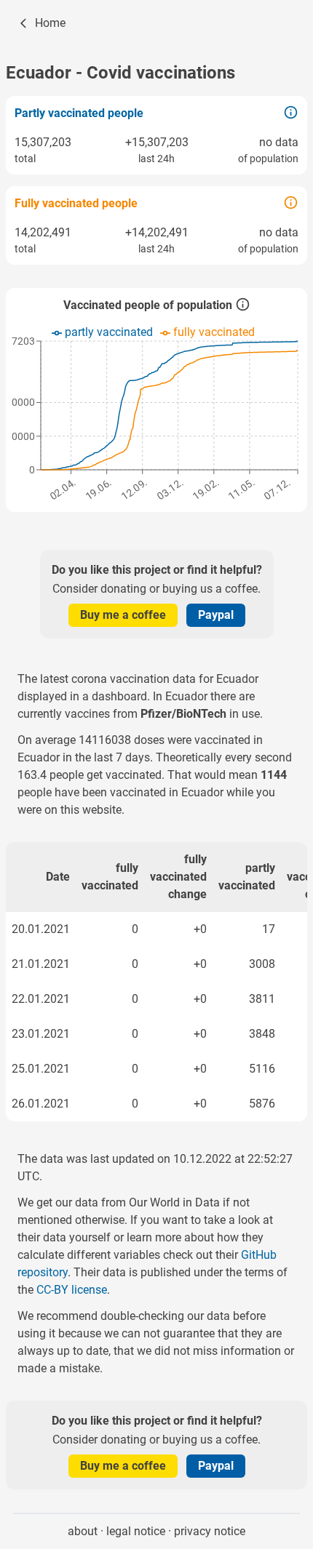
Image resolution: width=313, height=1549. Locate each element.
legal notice (135, 1531)
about (83, 1531)
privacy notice (209, 1531)
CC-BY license (71, 1290)
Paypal (216, 615)
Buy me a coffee (123, 615)
